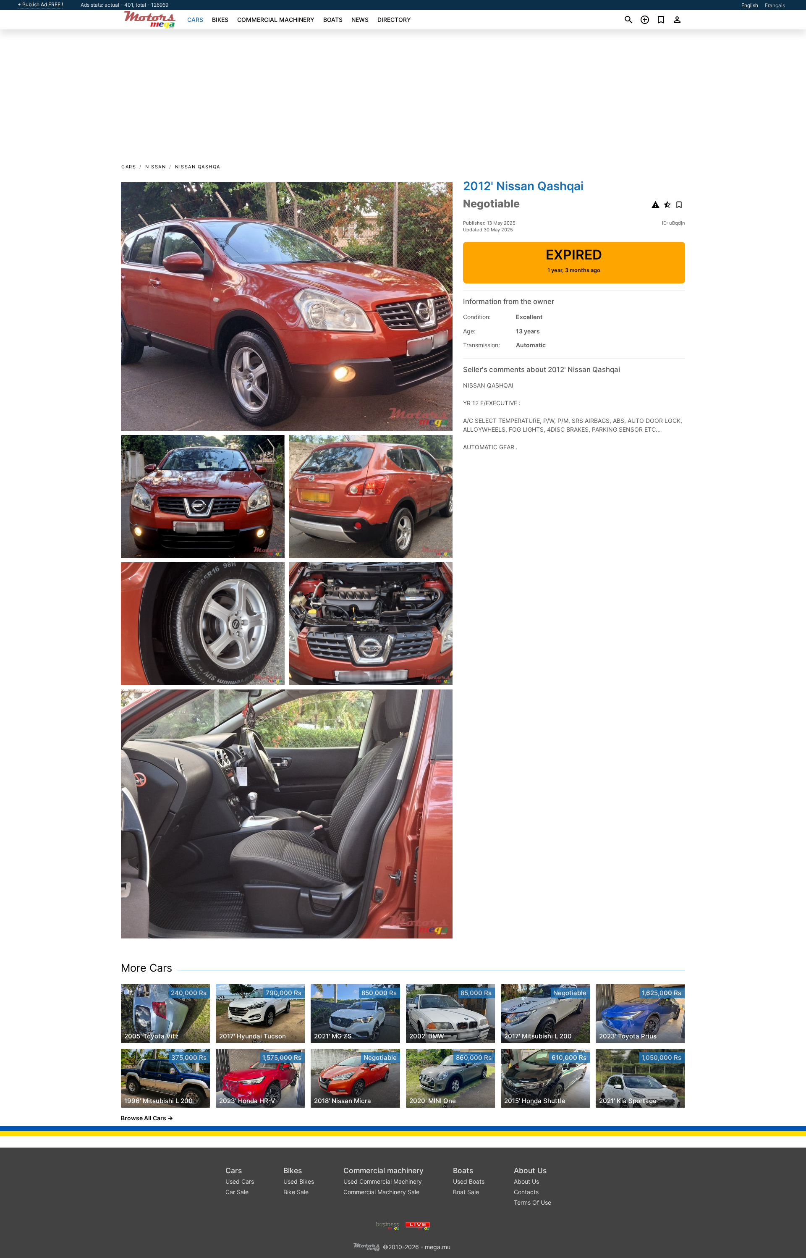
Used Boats (468, 1181)
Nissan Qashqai (198, 167)
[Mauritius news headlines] (418, 1225)
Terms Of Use (532, 1202)
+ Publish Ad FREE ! (40, 5)
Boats (333, 19)
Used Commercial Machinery (382, 1181)
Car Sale (237, 1191)
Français (775, 5)
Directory (394, 19)
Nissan (155, 167)
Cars (195, 19)
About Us (530, 1170)
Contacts (526, 1191)
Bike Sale (296, 1191)
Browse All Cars (143, 1118)
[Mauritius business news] (388, 1225)
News (360, 19)
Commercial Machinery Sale (381, 1191)
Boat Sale (466, 1191)
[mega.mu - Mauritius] (366, 1246)
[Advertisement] (403, 99)
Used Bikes (298, 1181)
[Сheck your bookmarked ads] (661, 19)
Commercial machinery (275, 19)
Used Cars (239, 1181)
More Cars (146, 968)
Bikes (220, 19)
